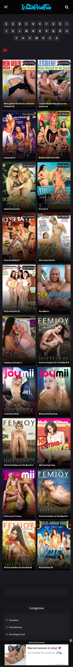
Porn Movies (15, 627)
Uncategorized (17, 634)
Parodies (13, 620)
